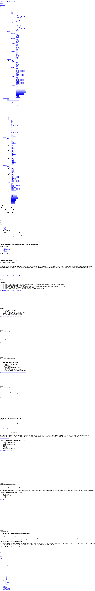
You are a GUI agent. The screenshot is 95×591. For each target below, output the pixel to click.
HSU (1, 558)
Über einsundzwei (8, 583)
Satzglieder (4, 251)
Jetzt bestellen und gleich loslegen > (6, 275)
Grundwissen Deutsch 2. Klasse (8, 257)
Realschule (4, 570)
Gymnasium (5, 575)
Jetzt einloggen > (3, 239)
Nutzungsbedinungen (6, 588)
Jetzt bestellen (2, 5)
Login (1, 3)
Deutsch (1, 554)
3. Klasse (6, 568)
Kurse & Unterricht (8, 582)
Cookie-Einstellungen (6, 589)
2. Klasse (6, 567)
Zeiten (4, 250)
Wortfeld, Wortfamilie (6, 249)
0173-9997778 (3, 1)
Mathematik (2, 550)
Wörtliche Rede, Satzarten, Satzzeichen (9, 255)
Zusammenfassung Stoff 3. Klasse (8, 256)
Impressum (4, 586)
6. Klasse (6, 572)
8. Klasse (6, 574)
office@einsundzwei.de (11, 1)
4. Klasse (6, 569)
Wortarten (4, 248)
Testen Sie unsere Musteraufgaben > (19, 275)
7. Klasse (6, 573)
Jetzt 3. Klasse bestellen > (4, 438)
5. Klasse (6, 571)
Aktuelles (6, 581)
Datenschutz (5, 587)
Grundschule (5, 566)
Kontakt (6, 584)
